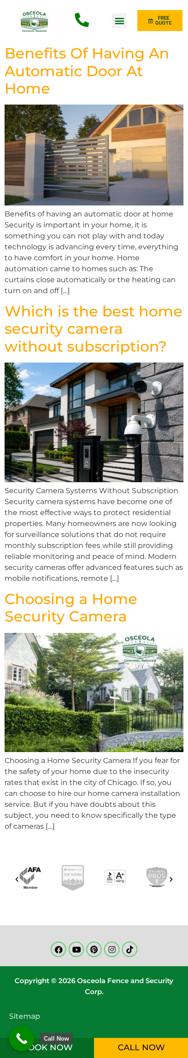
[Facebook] (58, 949)
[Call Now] (21, 1038)
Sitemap (24, 1016)
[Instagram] (112, 949)
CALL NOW (141, 1047)
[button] (119, 20)
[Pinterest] (94, 949)
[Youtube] (76, 949)
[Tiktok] (129, 949)
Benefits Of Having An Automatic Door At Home (87, 70)
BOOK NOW (47, 1047)
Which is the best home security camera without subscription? (94, 328)
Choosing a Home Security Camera (71, 607)
